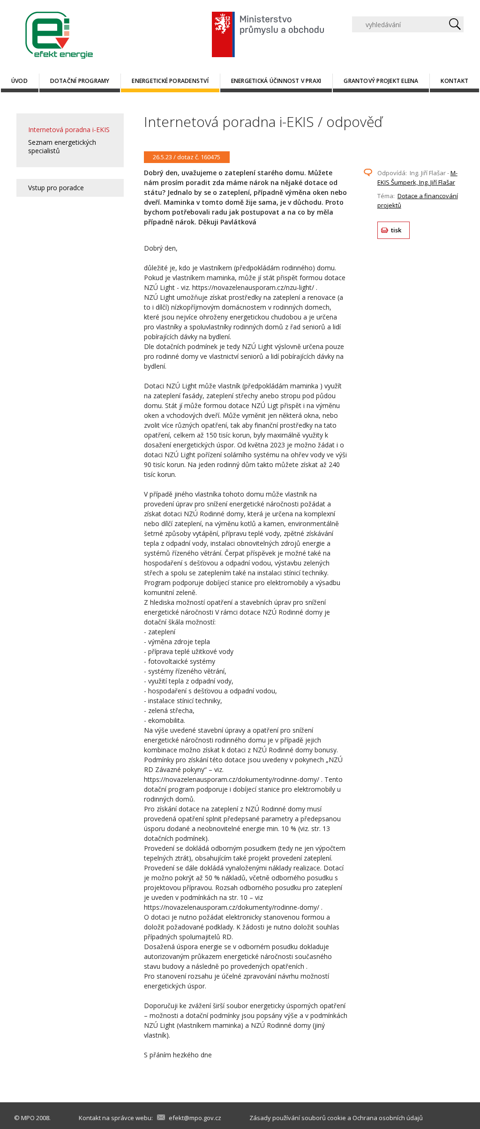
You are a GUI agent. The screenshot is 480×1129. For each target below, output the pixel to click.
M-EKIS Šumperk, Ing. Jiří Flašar (417, 177)
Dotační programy (80, 81)
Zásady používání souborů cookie (297, 1118)
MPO (28, 1118)
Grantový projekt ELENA (381, 81)
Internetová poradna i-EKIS (69, 129)
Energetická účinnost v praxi (276, 81)
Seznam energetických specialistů (62, 146)
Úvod (19, 81)
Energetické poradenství (170, 81)
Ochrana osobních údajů (387, 1118)
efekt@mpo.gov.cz (195, 1118)
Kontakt (454, 81)
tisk (396, 230)
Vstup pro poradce (56, 187)
